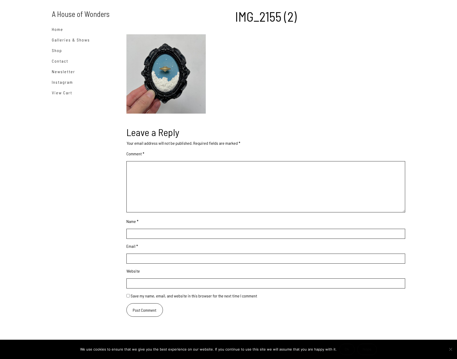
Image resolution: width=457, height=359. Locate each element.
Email (132, 246)
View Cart (62, 92)
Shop (57, 50)
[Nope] (450, 349)
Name (132, 221)
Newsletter (63, 71)
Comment (135, 153)
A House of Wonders (80, 14)
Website (133, 270)
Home (57, 29)
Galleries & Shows (71, 39)
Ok (347, 349)
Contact (60, 60)
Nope (367, 349)
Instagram (62, 82)
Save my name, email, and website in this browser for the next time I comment (194, 295)
